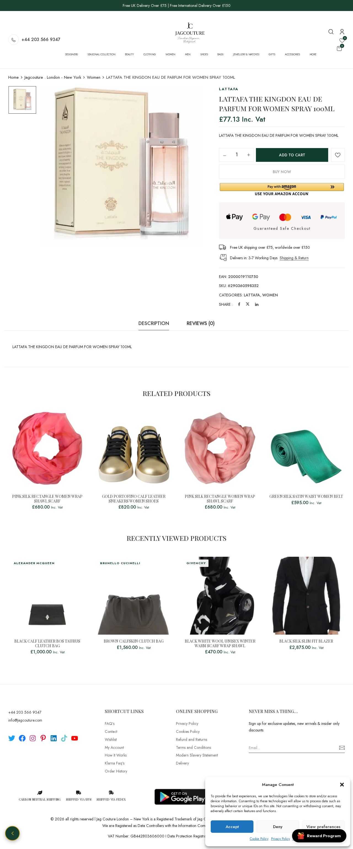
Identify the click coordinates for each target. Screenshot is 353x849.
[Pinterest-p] (43, 738)
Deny (277, 827)
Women (93, 77)
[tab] (153, 325)
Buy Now (282, 171)
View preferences (323, 827)
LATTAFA (252, 295)
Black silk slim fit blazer (306, 641)
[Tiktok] (64, 738)
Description (153, 323)
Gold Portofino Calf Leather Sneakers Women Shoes (133, 499)
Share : (225, 304)
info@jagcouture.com (25, 720)
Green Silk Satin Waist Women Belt (306, 496)
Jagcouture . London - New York (53, 77)
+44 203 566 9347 (41, 39)
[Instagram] (32, 738)
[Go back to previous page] (12, 833)
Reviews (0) (201, 323)
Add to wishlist (338, 155)
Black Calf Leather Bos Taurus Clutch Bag (47, 643)
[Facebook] (239, 304)
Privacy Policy (280, 838)
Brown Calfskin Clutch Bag (134, 641)
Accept (232, 827)
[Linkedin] (53, 738)
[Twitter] (248, 304)
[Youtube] (74, 738)
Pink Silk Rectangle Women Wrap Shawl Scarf (47, 499)
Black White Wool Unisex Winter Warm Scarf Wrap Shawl (220, 643)
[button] (342, 784)
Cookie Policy (259, 838)
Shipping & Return (294, 258)
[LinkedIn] (256, 304)
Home (13, 77)
